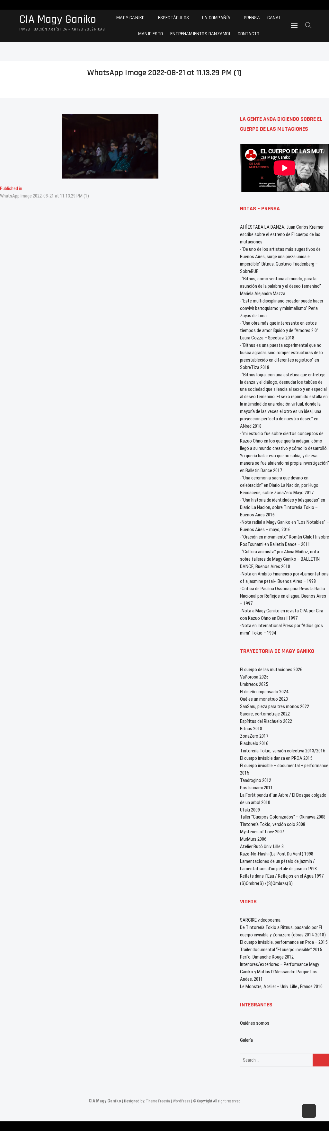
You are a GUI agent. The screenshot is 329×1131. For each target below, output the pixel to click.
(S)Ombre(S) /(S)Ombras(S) (266, 883)
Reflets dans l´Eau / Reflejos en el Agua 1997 (282, 876)
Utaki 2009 (250, 810)
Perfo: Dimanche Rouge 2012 (267, 957)
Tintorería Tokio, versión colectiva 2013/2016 (282, 751)
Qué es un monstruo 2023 (264, 699)
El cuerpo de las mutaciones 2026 (271, 669)
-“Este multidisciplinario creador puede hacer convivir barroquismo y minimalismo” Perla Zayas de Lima (281, 308)
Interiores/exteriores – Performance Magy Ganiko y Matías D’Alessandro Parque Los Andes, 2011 (279, 971)
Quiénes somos (254, 1023)
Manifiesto (150, 33)
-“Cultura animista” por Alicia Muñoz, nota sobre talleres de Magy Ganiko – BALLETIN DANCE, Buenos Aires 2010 (280, 559)
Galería (246, 1040)
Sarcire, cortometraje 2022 (265, 714)
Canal (274, 17)
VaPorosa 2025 (254, 677)
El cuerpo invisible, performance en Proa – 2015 (283, 942)
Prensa (252, 17)
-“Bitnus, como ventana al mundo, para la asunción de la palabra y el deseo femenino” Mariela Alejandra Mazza (280, 286)
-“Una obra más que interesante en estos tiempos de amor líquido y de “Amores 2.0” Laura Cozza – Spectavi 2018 (279, 330)
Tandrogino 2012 (255, 780)
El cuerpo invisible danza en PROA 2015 (276, 758)
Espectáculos (173, 17)
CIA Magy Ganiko (57, 20)
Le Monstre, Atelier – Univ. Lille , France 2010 (281, 986)
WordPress (181, 1101)
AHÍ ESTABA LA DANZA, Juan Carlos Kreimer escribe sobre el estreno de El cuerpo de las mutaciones (282, 234)
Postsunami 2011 (256, 788)
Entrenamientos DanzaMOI (200, 33)
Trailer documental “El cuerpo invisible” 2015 (281, 949)
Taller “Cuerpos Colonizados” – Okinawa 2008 (282, 817)
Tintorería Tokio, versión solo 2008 (272, 824)
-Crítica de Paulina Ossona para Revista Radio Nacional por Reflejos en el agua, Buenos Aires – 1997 (283, 596)
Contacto (249, 33)
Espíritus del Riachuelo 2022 (266, 721)
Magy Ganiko (130, 17)
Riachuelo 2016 (254, 743)
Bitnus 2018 (251, 729)
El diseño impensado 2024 (264, 692)
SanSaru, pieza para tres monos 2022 (274, 706)
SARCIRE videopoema (260, 920)
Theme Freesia (158, 1101)
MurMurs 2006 (253, 839)
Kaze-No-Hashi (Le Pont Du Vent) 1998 (276, 854)
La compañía (216, 17)
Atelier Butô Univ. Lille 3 (262, 846)
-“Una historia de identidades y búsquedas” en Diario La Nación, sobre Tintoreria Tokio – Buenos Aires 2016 (282, 507)
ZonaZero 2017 (254, 736)
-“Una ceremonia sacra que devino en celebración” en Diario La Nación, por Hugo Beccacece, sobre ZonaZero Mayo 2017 (279, 485)
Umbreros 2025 (254, 684)
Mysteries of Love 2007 (262, 832)
